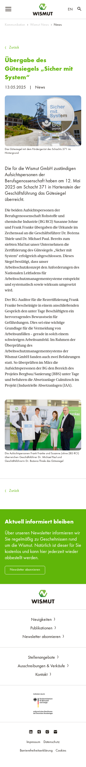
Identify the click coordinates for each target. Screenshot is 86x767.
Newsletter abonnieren (25, 570)
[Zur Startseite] (43, 596)
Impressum (33, 742)
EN (70, 9)
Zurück (14, 48)
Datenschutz (51, 742)
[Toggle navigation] (9, 10)
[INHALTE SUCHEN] (79, 9)
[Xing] (39, 732)
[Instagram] (47, 732)
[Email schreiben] (55, 732)
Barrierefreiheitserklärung (36, 750)
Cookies (61, 750)
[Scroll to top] (75, 756)
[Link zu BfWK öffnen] (43, 703)
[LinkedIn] (31, 732)
